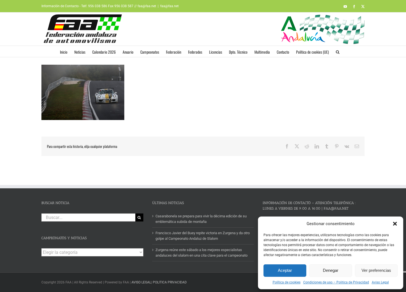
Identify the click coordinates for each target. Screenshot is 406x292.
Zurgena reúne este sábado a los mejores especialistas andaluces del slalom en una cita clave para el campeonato (201, 252)
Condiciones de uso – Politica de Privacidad (336, 282)
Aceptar (285, 270)
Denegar (330, 270)
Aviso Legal (380, 282)
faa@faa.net (169, 6)
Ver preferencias (376, 270)
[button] (395, 223)
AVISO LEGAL (141, 282)
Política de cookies (286, 282)
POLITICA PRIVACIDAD (170, 282)
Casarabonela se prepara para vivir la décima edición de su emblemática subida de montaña (201, 219)
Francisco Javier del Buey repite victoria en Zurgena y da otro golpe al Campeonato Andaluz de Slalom (202, 236)
